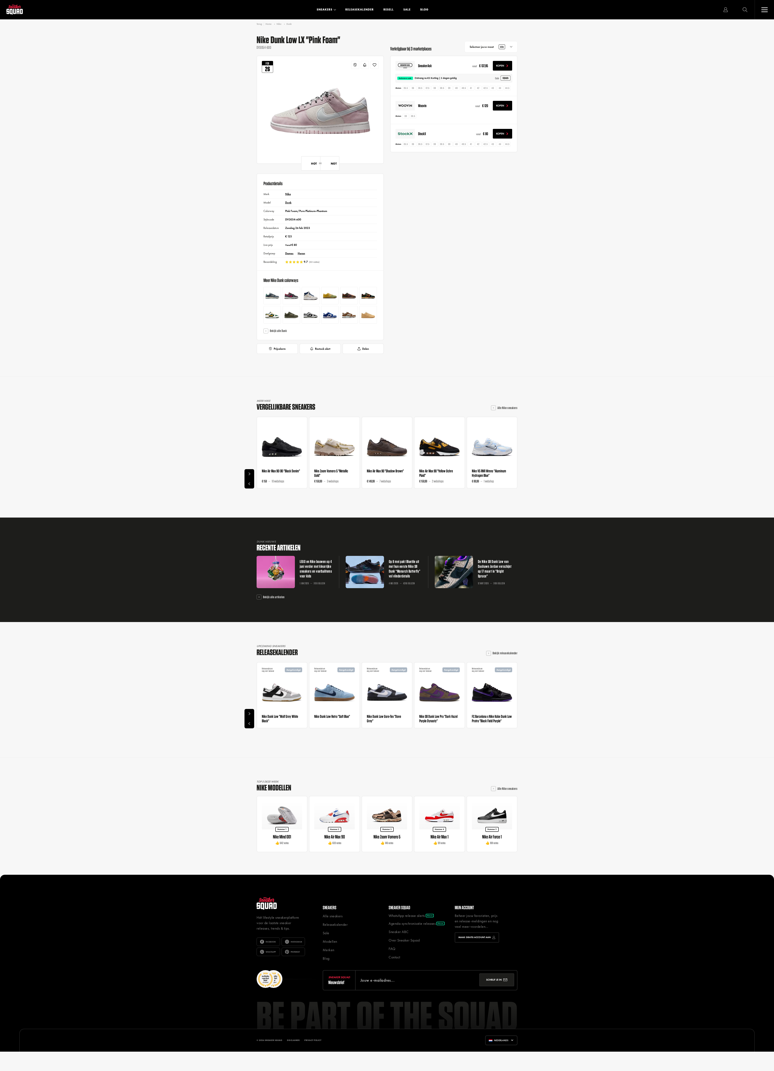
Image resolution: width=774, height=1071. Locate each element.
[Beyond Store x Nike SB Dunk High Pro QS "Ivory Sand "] (310, 295)
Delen (365, 349)
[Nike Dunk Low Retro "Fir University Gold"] (272, 315)
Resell (388, 9)
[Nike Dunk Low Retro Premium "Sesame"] (368, 315)
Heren (301, 253)
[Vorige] (249, 484)
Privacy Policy (312, 1040)
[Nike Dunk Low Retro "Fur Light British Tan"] (368, 295)
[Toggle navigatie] (764, 9)
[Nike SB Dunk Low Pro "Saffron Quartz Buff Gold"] (330, 295)
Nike (279, 24)
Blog (424, 9)
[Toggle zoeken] (745, 9)
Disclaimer (293, 1040)
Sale (407, 9)
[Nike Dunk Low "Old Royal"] (330, 315)
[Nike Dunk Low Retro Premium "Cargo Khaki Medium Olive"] (291, 315)
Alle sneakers (333, 916)
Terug (259, 24)
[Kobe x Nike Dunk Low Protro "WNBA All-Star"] (291, 295)
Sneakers (324, 9)
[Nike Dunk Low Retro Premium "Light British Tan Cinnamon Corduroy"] (349, 295)
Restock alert (322, 349)
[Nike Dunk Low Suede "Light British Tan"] (349, 315)
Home (268, 24)
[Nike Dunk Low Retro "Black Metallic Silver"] (310, 315)
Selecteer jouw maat (487, 47)
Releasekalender (359, 9)
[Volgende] (249, 474)
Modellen (330, 941)
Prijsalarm (280, 349)
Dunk (289, 24)
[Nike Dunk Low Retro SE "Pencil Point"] (272, 295)
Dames (289, 253)
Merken (328, 950)
